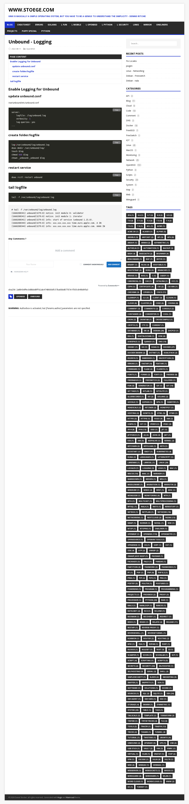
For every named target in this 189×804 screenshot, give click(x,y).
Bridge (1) (132, 275)
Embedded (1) (148, 358)
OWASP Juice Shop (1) (138, 556)
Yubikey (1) (142, 787)
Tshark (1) (146, 732)
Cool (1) (167, 314)
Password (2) (151, 567)
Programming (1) (169, 589)
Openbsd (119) (150, 534)
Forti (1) (158, 374)
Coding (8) (173, 303)
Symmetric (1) (163, 704)
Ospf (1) (157, 545)
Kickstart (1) (134, 451)
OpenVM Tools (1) (155, 539)
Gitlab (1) (147, 391)
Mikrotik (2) (170, 484)
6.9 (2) (169, 215)
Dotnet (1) (154, 352)
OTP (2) (141, 550)
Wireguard (131, 199)
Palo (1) (147, 561)
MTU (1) (131, 501)
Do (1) (144, 347)
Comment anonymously (93, 264)
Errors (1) (132, 363)
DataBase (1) (134, 330)
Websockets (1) (152, 770)
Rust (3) (160, 649)
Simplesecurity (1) (137, 677)
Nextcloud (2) (154, 517)
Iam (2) (170, 418)
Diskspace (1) (134, 341)
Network (130, 160)
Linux (128, 145)
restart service (20, 76)
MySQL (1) (132, 506)
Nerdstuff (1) (171, 506)
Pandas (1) (161, 561)
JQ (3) (146, 435)
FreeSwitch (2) (152, 380)
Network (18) (164, 512)
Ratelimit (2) (134, 611)
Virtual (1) (133, 754)
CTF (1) (145, 325)
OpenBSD (30, 48)
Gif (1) (159, 385)
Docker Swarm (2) (136, 352)
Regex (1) (144, 622)
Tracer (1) (145, 726)
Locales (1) (133, 468)
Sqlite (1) (157, 693)
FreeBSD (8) (171, 374)
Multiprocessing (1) (166, 501)
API (127, 95)
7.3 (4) (159, 220)
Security (130, 179)
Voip (128, 189)
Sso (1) (163, 699)
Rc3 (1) (147, 611)
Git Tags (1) (133, 391)
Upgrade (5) (149, 743)
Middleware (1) (135, 484)
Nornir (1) (145, 523)
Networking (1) (135, 517)
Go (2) (150, 396)
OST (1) (168, 545)
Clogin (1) (171, 297)
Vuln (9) (156, 759)
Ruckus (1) (133, 649)
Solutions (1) (151, 688)
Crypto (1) (133, 325)
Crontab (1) (145, 319)
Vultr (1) (168, 759)
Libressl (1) (149, 462)
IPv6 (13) (142, 429)
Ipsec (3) (167, 424)
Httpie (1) (145, 418)
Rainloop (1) (146, 605)
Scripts (129, 174)
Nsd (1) (171, 523)
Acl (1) (150, 226)
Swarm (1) (148, 704)
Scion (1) (147, 655)
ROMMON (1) (133, 638)
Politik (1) (147, 583)
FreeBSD (130, 130)
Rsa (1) (142, 644)
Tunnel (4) (160, 732)
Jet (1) (164, 429)
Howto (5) (148, 413)
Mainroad (70, 797)
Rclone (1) (159, 611)
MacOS (129, 150)
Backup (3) (168, 248)
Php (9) (150, 572)
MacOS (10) (133, 473)
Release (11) (172, 622)
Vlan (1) (146, 754)
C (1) (154, 275)
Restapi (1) (133, 627)
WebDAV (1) (144, 765)
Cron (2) (132, 319)
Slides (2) (154, 677)
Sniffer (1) (133, 682)
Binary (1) (132, 264)
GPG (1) (159, 402)
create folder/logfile (23, 71)
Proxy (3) (164, 594)
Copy (116, 110)
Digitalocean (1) (146, 336)
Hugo (59, 797)
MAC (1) (173, 468)
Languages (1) (147, 457)
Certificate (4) (146, 286)
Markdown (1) (135, 479)
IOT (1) (143, 424)
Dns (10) (162, 341)
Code (128, 110)
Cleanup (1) (133, 297)
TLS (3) (164, 721)
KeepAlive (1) (154, 440)
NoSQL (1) (159, 523)
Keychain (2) (134, 446)
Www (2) (170, 781)
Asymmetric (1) (161, 242)
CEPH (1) (131, 286)
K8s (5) (141, 440)
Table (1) (147, 710)
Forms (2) (145, 374)
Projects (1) (133, 594)
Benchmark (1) (135, 259)
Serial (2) (151, 671)
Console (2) (168, 308)
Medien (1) (151, 479)
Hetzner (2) (150, 407)
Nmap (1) (132, 523)
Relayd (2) (157, 622)
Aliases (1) (147, 231)
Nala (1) (145, 506)
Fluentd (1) (162, 369)
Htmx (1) (173, 413)
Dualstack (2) (170, 352)
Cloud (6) (132, 303)
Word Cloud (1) (135, 781)
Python (129, 169)
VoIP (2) (171, 754)
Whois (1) (168, 770)
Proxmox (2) (149, 594)
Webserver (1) (134, 770)
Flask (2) (148, 369)
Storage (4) (133, 704)
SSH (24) (170, 693)
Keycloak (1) (150, 446)
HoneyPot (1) (166, 407)
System (129, 184)
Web (128, 194)
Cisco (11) (161, 292)
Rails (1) (131, 605)
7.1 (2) (140, 220)
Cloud (129, 105)
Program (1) (151, 589)
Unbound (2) (134, 743)
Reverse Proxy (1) (150, 627)
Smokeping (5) (169, 677)
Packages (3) (134, 561)
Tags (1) (159, 710)
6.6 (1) (140, 215)
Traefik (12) (160, 726)
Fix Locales (131, 61)
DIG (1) (131, 336)
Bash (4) (131, 253)
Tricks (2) (132, 732)
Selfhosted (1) (166, 666)
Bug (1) (144, 275)
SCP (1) (175, 655)
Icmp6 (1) (132, 424)
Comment (131, 115)
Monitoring (131, 155)
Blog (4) (145, 264)
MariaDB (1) (158, 473)
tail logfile (15, 81)
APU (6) (170, 237)
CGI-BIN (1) (172, 286)
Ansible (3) (133, 237)
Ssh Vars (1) (150, 699)
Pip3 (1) (152, 578)
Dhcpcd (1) (173, 330)
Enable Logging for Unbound (25, 61)
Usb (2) (173, 743)
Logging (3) (148, 468)
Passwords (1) (169, 567)
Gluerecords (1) (136, 396)
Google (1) (133, 402)
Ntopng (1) (145, 528)
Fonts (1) (132, 374)
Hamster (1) (173, 402)
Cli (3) (146, 297)
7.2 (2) (149, 220)
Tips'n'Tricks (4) (149, 721)
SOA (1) (161, 682)
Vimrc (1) (171, 748)
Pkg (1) (163, 578)
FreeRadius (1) (134, 380)
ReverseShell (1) (136, 633)
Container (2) (134, 314)
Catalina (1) (161, 281)
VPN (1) (131, 759)
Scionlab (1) (162, 655)
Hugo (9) (158, 418)
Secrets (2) (133, 666)
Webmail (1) (158, 765)
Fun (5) (131, 385)
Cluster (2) (146, 303)
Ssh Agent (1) (134, 699)
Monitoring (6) (152, 495)
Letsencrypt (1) (165, 457)
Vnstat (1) (159, 754)
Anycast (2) (147, 237)
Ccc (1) (175, 281)
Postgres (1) (162, 583)
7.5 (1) (130, 226)
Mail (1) (145, 473)
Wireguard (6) (134, 776)
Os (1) (147, 545)
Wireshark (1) (152, 776)
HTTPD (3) (132, 418)
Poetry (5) (133, 583)
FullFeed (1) (169, 380)
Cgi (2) (160, 286)
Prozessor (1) (134, 600)
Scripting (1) (147, 660)
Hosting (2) (133, 413)
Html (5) (161, 413)
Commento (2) (151, 308)
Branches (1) (164, 270)
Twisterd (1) (150, 737)
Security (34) (148, 666)
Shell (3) (164, 671)
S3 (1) (170, 649)
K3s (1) (131, 440)
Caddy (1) (164, 275)
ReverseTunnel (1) (157, 633)
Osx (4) (131, 550)
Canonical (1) (134, 281)
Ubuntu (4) (165, 737)
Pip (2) (142, 578)
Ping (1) (131, 578)
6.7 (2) (150, 215)
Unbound (35, 296)
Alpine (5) (161, 231)
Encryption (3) (166, 358)
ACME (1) (161, 226)
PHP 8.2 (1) (163, 572)
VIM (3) (160, 748)
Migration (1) (153, 484)
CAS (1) (148, 281)
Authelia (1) (133, 248)
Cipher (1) (148, 292)
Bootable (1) (159, 264)
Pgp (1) (140, 572)
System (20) (133, 710)
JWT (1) (167, 435)
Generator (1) (145, 385)
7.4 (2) (168, 220)
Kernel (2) (169, 440)
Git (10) (169, 385)
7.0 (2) (130, 220)
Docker (129, 125)
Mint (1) (160, 490)
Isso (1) (153, 429)
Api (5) (160, 237)
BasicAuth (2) (145, 253)
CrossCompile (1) (164, 319)
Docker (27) (169, 347)
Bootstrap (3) (134, 270)
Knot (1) (148, 451)
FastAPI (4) (147, 363)
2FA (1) (131, 215)
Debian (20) (158, 330)
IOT (128, 140)
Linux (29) (163, 462)
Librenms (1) (134, 462)
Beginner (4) (162, 253)
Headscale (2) (134, 407)
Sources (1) (133, 693)
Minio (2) (148, 490)
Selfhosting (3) (135, 671)
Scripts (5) (163, 660)
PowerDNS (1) (134, 589)
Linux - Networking (135, 70)
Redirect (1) (165, 616)
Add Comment (114, 264)
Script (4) (132, 660)
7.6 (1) (140, 226)
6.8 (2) (159, 215)
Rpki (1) (131, 644)
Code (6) (160, 303)
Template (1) (150, 715)
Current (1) (158, 325)
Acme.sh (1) (133, 231)
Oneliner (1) (161, 528)
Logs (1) (162, 468)
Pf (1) (130, 572)
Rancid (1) (161, 605)
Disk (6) (161, 336)
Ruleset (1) (147, 649)
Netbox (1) (133, 512)
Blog (128, 100)
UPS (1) (163, 743)
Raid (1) (164, 600)
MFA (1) (163, 479)
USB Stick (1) (134, 748)
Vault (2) (148, 748)
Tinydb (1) (132, 721)
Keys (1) (163, 446)
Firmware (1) (134, 369)
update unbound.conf (23, 66)
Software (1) (134, 688)
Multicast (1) (145, 501)
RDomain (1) (133, 616)
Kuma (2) (132, 457)
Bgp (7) (149, 259)
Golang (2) (162, 396)
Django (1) (149, 341)
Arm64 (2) (145, 242)
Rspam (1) (153, 644)
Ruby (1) (166, 644)
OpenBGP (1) (133, 534)
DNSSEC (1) (132, 347)
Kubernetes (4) (164, 451)
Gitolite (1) (161, 391)
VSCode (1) (143, 759)
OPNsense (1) (134, 545)
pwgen (129, 65)
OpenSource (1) (135, 539)
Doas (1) (155, 347)
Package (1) (157, 556)
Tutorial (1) (134, 737)
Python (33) (151, 600)
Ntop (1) (132, 528)
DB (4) (146, 330)
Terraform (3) (167, 715)
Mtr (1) (167, 495)
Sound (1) (166, 688)
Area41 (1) (132, 242)
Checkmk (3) (133, 292)
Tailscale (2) (134, 715)
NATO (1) (157, 506)
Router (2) (148, 638)
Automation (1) (151, 248)
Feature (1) (161, 363)
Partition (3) (134, 567)
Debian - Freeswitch (135, 75)
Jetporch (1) (134, 435)
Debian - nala (132, 80)
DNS (128, 120)
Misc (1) (171, 490)
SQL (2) (146, 693)
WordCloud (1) (154, 781)
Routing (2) (163, 638)
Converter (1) (152, 314)
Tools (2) (132, 726)
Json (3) (156, 435)
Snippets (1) (147, 682)
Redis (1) (132, 622)
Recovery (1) (149, 616)
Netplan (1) (147, 512)
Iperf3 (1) (154, 424)
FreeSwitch (131, 135)
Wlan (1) (167, 776)
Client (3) (157, 297)
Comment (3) (134, 308)
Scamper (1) (133, 655)
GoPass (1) (147, 402)
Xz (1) (130, 787)
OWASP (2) (153, 550)
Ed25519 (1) (133, 358)
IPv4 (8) (131, 429)
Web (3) (131, 765)
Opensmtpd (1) (168, 534)
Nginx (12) (170, 517)
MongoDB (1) (134, 495)
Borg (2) (150, 270)
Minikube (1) (133, 490)
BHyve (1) (161, 259)
